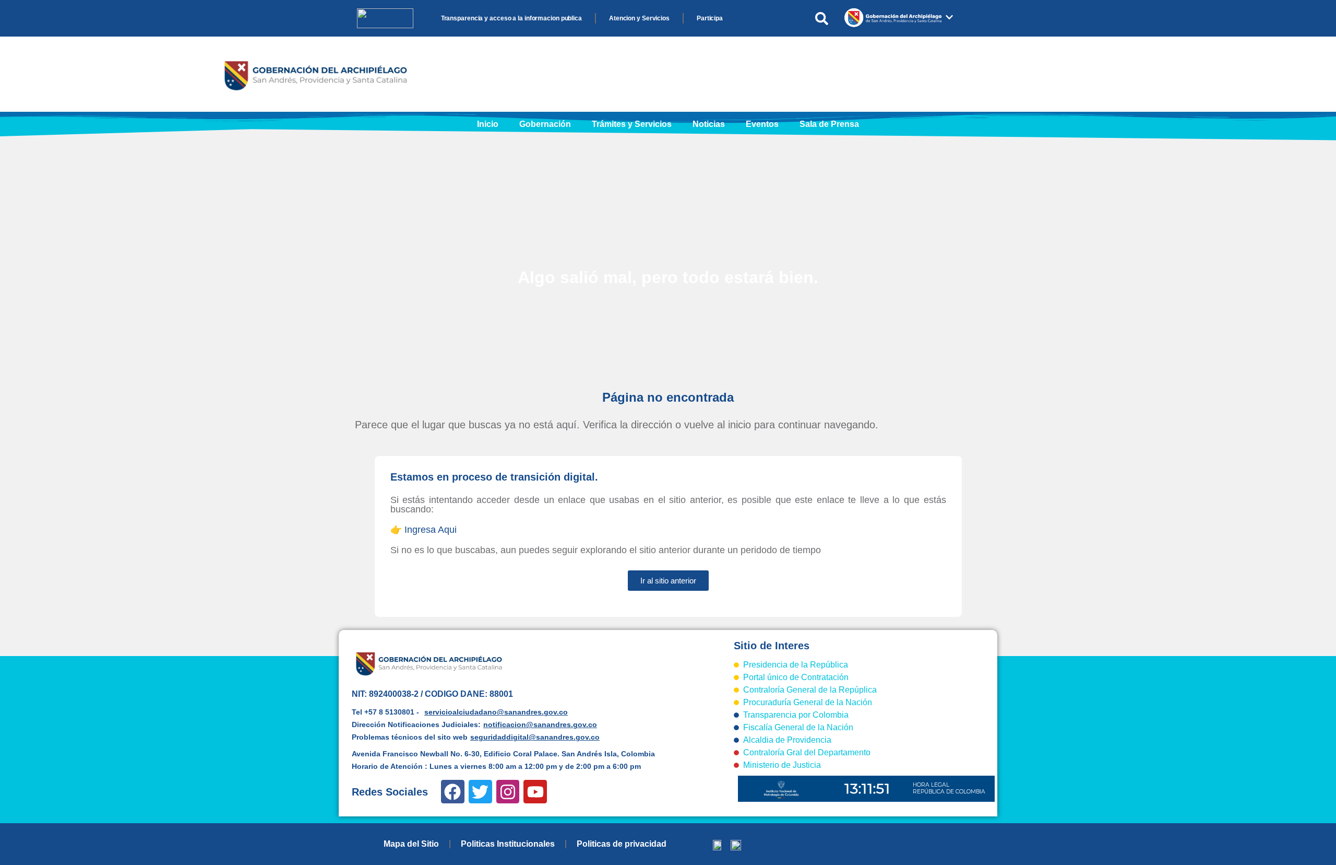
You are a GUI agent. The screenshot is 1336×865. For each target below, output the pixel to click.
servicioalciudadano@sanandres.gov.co (496, 712)
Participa (710, 18)
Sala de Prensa (829, 124)
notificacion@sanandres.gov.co (540, 724)
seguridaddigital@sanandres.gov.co (535, 737)
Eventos (762, 124)
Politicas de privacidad (621, 843)
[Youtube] (535, 791)
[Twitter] (480, 791)
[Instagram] (508, 791)
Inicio (487, 124)
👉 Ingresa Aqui (423, 529)
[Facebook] (452, 791)
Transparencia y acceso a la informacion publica (511, 18)
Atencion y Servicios (639, 18)
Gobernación (545, 124)
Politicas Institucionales (508, 843)
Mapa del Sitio (411, 843)
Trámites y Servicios (632, 124)
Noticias (709, 124)
